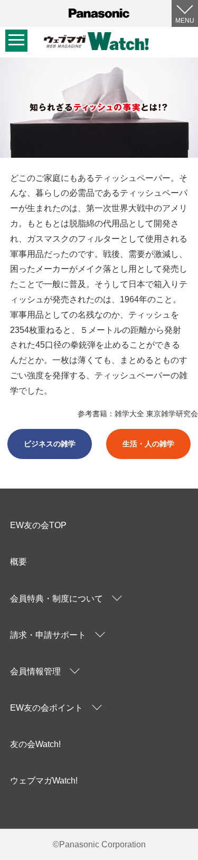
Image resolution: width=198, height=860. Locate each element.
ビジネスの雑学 (50, 443)
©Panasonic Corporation (99, 844)
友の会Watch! (35, 744)
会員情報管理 (35, 671)
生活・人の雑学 (148, 443)
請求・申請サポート (48, 634)
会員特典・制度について (56, 598)
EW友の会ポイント (46, 707)
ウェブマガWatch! (44, 780)
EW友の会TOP (38, 525)
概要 (18, 561)
